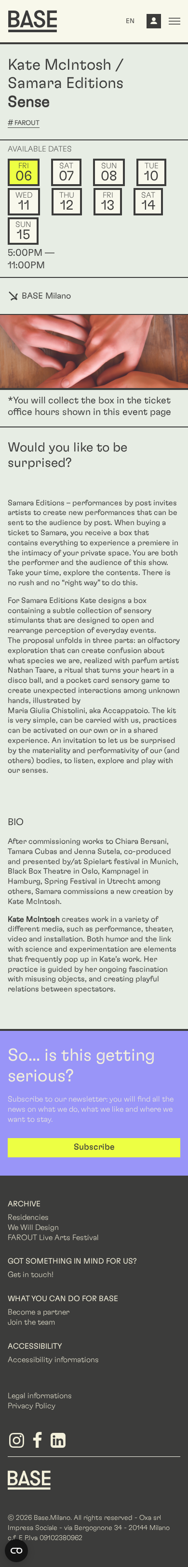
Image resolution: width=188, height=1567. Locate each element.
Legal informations (40, 1396)
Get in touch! (31, 1275)
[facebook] (38, 1444)
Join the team (31, 1322)
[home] (32, 21)
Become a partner (38, 1312)
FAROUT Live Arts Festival (53, 1237)
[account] (154, 23)
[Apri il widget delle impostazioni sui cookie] (16, 1550)
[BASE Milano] (29, 1479)
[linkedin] (59, 1444)
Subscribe (94, 1147)
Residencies (28, 1217)
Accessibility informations (53, 1360)
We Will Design (33, 1227)
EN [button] (130, 21)
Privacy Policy (31, 1406)
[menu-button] (174, 21)
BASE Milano (45, 296)
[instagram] (18, 1444)
